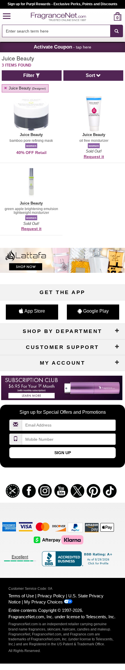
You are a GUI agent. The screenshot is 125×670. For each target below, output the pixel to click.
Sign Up (62, 452)
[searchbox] (56, 31)
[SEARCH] (116, 31)
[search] (108, 16)
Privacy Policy (51, 595)
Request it (94, 156)
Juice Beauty (27, 88)
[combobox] (62, 31)
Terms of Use (21, 595)
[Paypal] (75, 527)
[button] (6, 16)
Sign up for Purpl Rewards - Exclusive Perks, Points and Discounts (62, 4)
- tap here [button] (62, 47)
